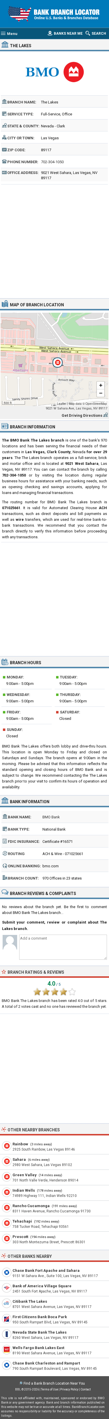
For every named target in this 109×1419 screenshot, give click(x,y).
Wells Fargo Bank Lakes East (38, 1348)
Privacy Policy (69, 1389)
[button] (54, 359)
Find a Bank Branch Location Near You (54, 1383)
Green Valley (24, 1175)
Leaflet (61, 404)
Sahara (19, 1159)
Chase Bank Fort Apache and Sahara (46, 1270)
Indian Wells (23, 1190)
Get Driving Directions (82, 415)
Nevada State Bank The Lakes (39, 1332)
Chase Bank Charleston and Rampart (46, 1363)
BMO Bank (51, 817)
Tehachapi (22, 1221)
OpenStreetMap (96, 404)
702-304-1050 (52, 162)
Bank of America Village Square (42, 1286)
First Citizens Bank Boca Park (39, 1317)
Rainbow (20, 1144)
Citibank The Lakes (29, 1301)
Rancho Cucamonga (31, 1206)
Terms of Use (49, 1389)
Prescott (20, 1237)
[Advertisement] (54, 240)
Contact (86, 1389)
